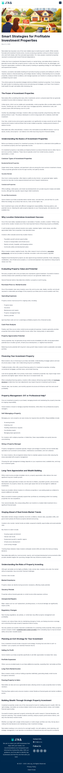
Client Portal (31, 770)
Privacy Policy (31, 766)
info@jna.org (38, 742)
